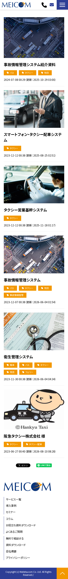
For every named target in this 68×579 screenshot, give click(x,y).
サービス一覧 (13, 499)
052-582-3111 (45, 4)
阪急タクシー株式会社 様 (24, 436)
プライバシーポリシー (18, 558)
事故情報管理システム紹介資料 (30, 64)
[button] (62, 5)
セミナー (10, 512)
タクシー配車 (35, 444)
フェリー (29, 372)
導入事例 (11, 505)
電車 (12, 364)
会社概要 (11, 551)
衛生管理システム (18, 356)
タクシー (29, 72)
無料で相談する (52, 4)
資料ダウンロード (16, 545)
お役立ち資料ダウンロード (21, 525)
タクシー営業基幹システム (25, 210)
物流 (46, 72)
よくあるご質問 (14, 532)
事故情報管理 (16, 295)
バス (12, 72)
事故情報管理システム (22, 280)
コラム (9, 519)
